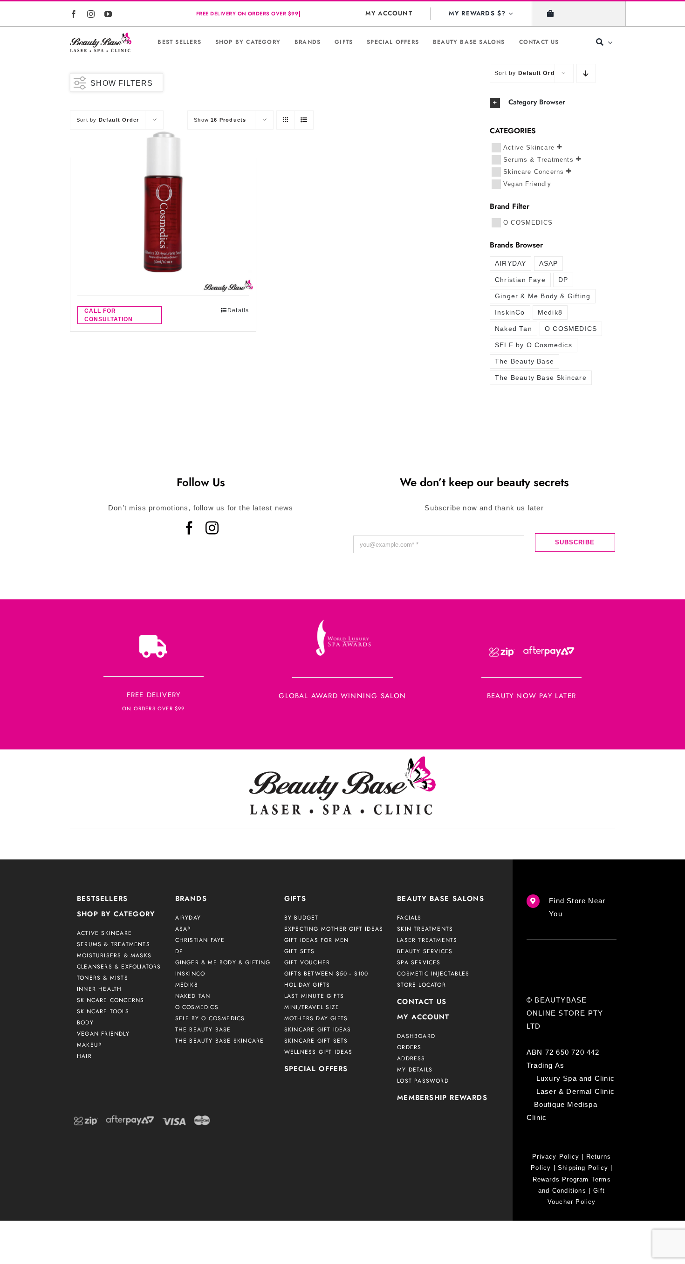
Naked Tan (513, 328)
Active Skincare (529, 147)
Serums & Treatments (538, 159)
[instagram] (91, 14)
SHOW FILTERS (121, 83)
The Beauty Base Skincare (541, 377)
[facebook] (74, 14)
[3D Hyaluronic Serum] (163, 202)
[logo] (100, 42)
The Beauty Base (524, 361)
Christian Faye (520, 279)
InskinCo (510, 312)
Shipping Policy (583, 1167)
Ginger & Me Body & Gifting (542, 296)
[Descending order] (586, 73)
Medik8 (550, 312)
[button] (552, 102)
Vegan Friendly (527, 183)
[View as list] (304, 120)
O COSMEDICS (528, 222)
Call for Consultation (108, 315)
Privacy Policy (555, 1156)
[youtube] (108, 14)
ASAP (548, 263)
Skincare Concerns (533, 171)
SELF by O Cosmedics (533, 345)
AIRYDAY (510, 263)
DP (563, 279)
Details (238, 310)
